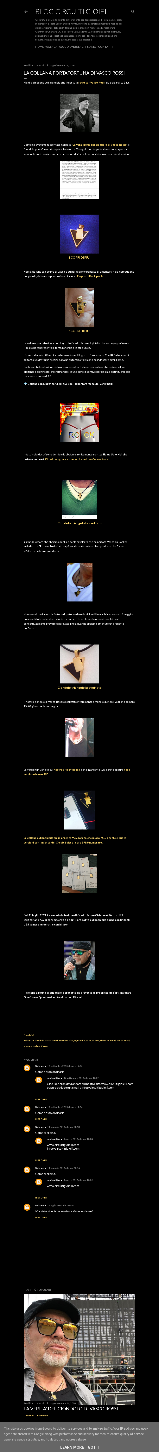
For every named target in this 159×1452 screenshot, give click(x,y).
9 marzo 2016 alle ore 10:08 (78, 1139)
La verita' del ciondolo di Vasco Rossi (71, 1408)
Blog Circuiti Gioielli (74, 11)
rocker (95, 1040)
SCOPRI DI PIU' (79, 257)
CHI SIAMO (89, 46)
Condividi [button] (29, 1035)
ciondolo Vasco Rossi (46, 1040)
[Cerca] (133, 11)
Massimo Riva (66, 1040)
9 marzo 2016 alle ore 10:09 (78, 1180)
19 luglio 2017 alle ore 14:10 (62, 1205)
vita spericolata (32, 1045)
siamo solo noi (108, 1040)
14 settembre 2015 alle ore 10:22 (81, 1078)
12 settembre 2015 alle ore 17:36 (64, 1107)
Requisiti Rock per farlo (92, 276)
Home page (43, 46)
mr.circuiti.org (54, 1078)
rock (88, 1040)
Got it (94, 1447)
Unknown (40, 1066)
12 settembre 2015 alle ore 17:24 (64, 1066)
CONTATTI (105, 46)
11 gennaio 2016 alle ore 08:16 (63, 1168)
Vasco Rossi (123, 1040)
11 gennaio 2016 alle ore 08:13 (63, 1126)
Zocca (44, 1045)
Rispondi (41, 1099)
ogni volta (79, 1040)
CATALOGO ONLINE (67, 46)
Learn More (72, 1447)
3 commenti (43, 1415)
